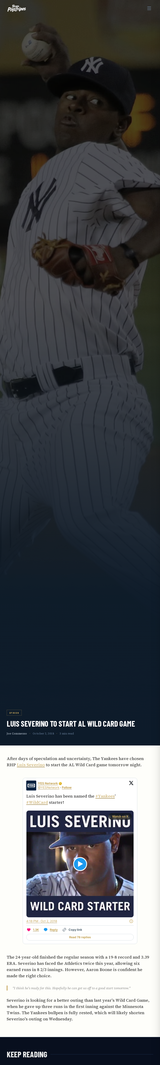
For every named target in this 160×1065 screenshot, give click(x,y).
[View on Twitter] (131, 786)
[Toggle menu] (149, 8)
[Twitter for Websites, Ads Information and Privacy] (131, 921)
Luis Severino (31, 765)
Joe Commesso (17, 733)
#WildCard (37, 802)
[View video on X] (80, 864)
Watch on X (120, 816)
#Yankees (105, 796)
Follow (67, 787)
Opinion (14, 712)
